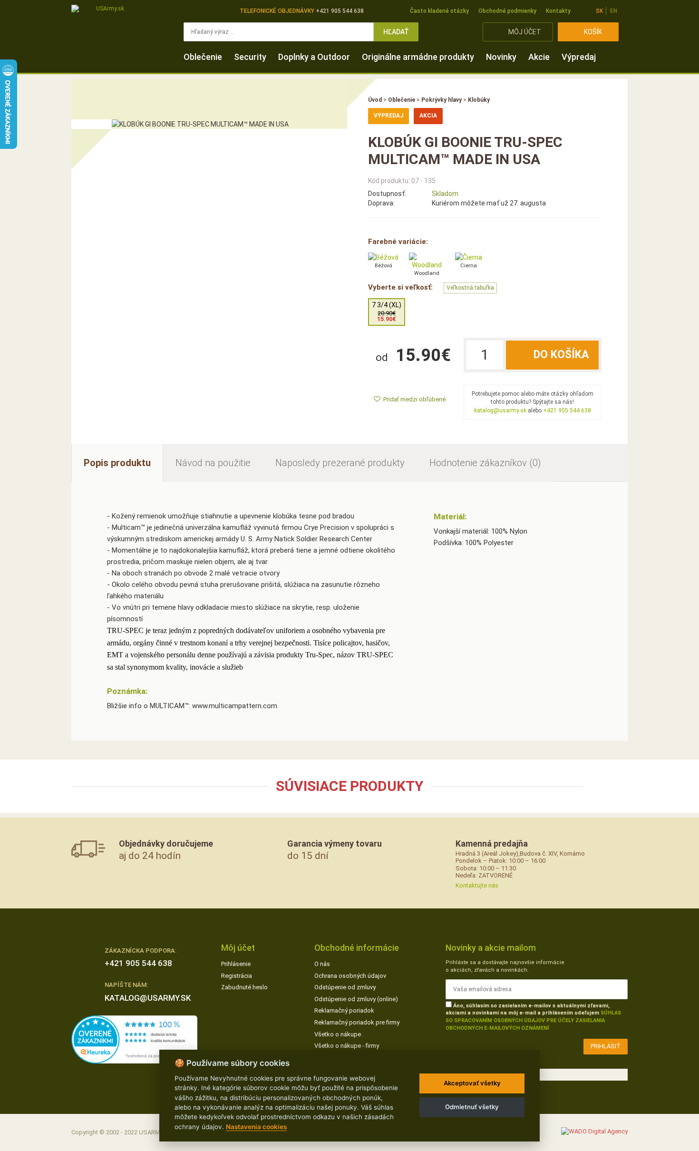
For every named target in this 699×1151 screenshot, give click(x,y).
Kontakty (558, 11)
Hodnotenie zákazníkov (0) (485, 462)
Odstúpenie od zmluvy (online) (356, 999)
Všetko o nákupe (337, 1034)
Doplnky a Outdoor (314, 57)
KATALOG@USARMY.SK (148, 998)
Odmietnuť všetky (472, 1107)
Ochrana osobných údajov (350, 975)
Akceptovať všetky (472, 1083)
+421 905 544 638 (567, 410)
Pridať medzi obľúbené (414, 399)
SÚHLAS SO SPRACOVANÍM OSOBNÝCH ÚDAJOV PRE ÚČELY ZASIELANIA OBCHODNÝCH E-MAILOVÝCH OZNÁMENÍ (533, 1020)
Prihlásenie (236, 963)
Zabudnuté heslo (244, 987)
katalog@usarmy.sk (500, 410)
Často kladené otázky (439, 11)
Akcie (539, 57)
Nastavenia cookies (256, 1127)
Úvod (375, 100)
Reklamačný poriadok (344, 1010)
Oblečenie (203, 57)
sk (599, 11)
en (613, 11)
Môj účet (524, 32)
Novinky (501, 57)
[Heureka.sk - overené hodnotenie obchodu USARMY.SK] (134, 1039)
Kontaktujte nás (477, 885)
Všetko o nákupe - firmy (346, 1045)
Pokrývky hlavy (441, 100)
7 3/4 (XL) (386, 311)
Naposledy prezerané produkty (340, 462)
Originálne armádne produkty (418, 57)
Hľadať (396, 32)
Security (250, 57)
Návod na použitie (213, 462)
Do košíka (561, 354)
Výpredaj (579, 57)
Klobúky (479, 100)
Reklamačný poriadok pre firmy (356, 1022)
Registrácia (236, 975)
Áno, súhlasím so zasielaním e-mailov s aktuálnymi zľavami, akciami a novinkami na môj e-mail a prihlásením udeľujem (533, 1017)
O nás (322, 963)
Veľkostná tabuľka (470, 287)
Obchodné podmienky (507, 11)
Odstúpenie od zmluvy (345, 987)
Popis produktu (117, 462)
